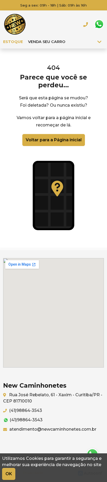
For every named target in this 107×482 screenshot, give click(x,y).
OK (8, 473)
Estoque (13, 41)
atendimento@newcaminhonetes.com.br (52, 429)
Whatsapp (99, 24)
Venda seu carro (46, 41)
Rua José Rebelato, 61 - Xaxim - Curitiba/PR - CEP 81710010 (52, 398)
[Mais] (99, 41)
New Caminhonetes (14, 24)
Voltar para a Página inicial (54, 139)
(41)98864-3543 (25, 410)
